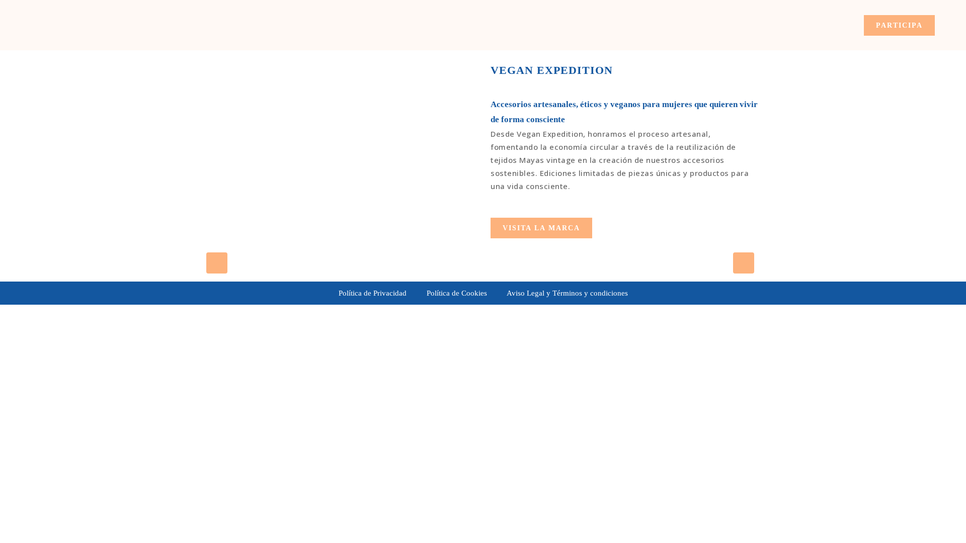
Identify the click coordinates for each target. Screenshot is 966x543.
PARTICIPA (899, 25)
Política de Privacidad (373, 293)
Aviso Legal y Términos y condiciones (567, 293)
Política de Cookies (457, 293)
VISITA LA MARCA (541, 228)
